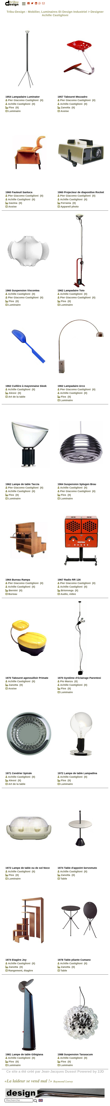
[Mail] (43, 3)
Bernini (13, 590)
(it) (41, 100)
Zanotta (65, 107)
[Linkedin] (36, 3)
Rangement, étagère (20, 970)
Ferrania (65, 203)
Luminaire (14, 111)
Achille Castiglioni (19, 104)
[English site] (41, 1100)
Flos (11, 107)
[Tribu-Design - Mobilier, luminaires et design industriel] (12, 3)
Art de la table (16, 396)
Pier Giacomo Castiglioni (23, 100)
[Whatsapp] (40, 3)
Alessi (12, 393)
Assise (64, 111)
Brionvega (66, 590)
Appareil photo (69, 206)
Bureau (12, 594)
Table (63, 878)
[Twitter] (32, 3)
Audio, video (68, 594)
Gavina (12, 203)
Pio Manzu (66, 681)
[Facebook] (29, 3)
